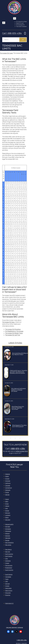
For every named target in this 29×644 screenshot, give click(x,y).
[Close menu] (14, 18)
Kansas (7, 510)
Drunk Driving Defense (14, 627)
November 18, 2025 (9, 346)
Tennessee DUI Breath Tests (14, 333)
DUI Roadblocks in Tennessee (14, 331)
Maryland (7, 520)
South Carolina (9, 570)
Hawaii (7, 499)
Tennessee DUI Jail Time (12, 335)
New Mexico (8, 549)
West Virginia (8, 590)
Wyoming (7, 595)
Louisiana (7, 515)
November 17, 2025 (9, 365)
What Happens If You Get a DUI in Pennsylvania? (19, 426)
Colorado (7, 485)
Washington (8, 588)
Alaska (7, 476)
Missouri (7, 533)
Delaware (7, 490)
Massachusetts (9, 524)
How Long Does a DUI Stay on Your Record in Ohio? (20, 354)
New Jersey (8, 545)
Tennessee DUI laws (8, 322)
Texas (6, 579)
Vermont (7, 583)
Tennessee (8, 577)
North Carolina (9, 554)
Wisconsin (8, 593)
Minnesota (8, 529)
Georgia (7, 494)
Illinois (7, 504)
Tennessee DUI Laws (6, 53)
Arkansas (7, 481)
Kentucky (7, 513)
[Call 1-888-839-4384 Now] (25, 33)
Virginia (7, 586)
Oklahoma (8, 561)
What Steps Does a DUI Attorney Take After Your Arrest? (18, 408)
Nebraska (7, 538)
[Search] (22, 40)
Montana (7, 536)
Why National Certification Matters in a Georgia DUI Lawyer (18, 390)
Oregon (7, 563)
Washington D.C (9, 603)
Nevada (7, 540)
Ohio (6, 558)
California (7, 483)
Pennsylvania (8, 565)
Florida (7, 492)
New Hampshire (9, 542)
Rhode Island (8, 567)
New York (7, 551)
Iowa (6, 508)
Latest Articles (15, 342)
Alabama (7, 474)
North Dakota (8, 556)
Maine (6, 517)
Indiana (7, 506)
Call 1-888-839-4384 (12, 33)
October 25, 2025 (9, 383)
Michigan (7, 526)
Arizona (7, 478)
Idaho (6, 501)
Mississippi (8, 531)
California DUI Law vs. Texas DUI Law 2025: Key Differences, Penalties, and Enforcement (18, 372)
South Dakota (8, 574)
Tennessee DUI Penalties (13, 329)
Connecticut (8, 488)
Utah (6, 581)
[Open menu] (3, 23)
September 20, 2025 (9, 419)
